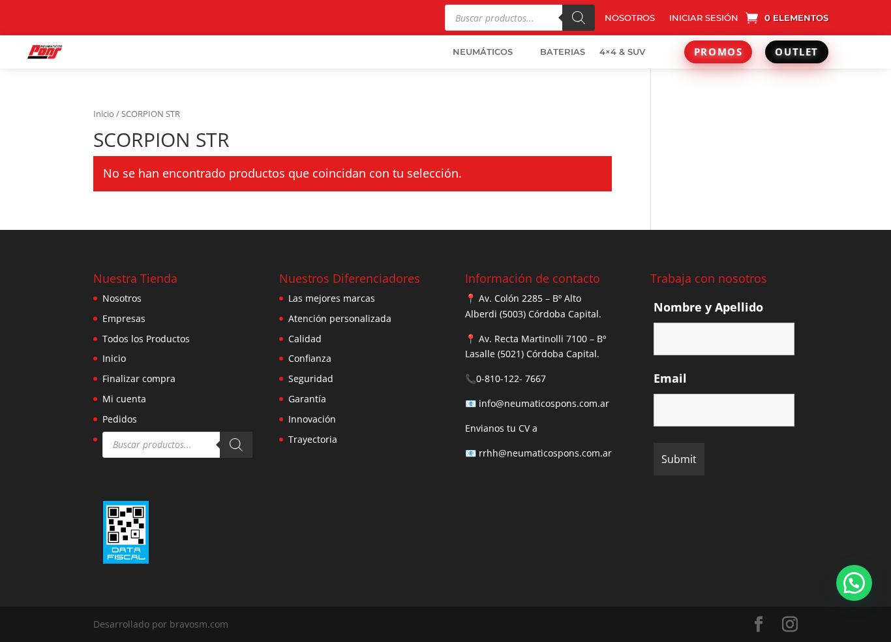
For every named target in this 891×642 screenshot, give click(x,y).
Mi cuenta (124, 399)
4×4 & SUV (622, 51)
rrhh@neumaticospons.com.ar (545, 453)
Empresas (123, 318)
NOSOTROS (630, 18)
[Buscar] (578, 18)
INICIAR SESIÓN (703, 18)
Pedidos (119, 419)
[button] (854, 583)
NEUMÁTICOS (483, 51)
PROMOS (718, 51)
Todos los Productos (146, 338)
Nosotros (122, 298)
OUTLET (797, 51)
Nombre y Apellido (708, 307)
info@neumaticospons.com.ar (544, 403)
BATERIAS (562, 51)
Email (670, 378)
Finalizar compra (138, 378)
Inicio (103, 114)
